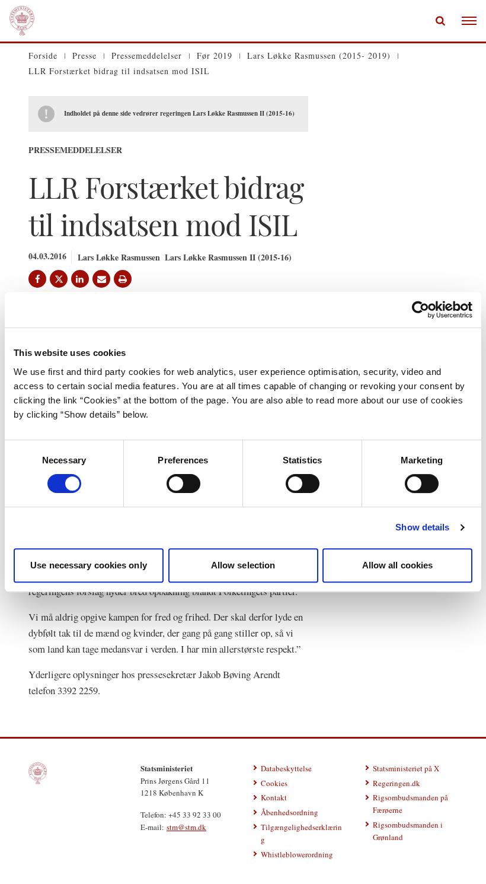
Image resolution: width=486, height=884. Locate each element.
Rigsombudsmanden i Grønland (408, 830)
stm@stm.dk (186, 827)
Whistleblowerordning (297, 854)
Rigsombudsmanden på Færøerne (410, 803)
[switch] (183, 483)
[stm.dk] (37, 773)
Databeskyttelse (286, 768)
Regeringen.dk (396, 783)
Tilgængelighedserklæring (301, 833)
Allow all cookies (397, 565)
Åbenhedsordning (289, 812)
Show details (422, 527)
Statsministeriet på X (406, 768)
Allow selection (243, 565)
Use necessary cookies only (88, 565)
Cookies (274, 783)
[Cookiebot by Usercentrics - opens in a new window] (420, 310)
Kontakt (274, 797)
